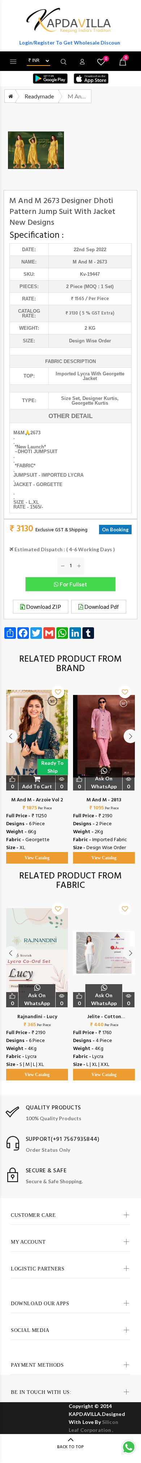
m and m (83, 262)
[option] (37, 767)
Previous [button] (10, 736)
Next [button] (130, 736)
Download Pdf (101, 606)
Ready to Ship (52, 767)
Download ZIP (43, 606)
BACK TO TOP (70, 1447)
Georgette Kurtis (90, 403)
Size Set (70, 398)
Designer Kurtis (99, 398)
